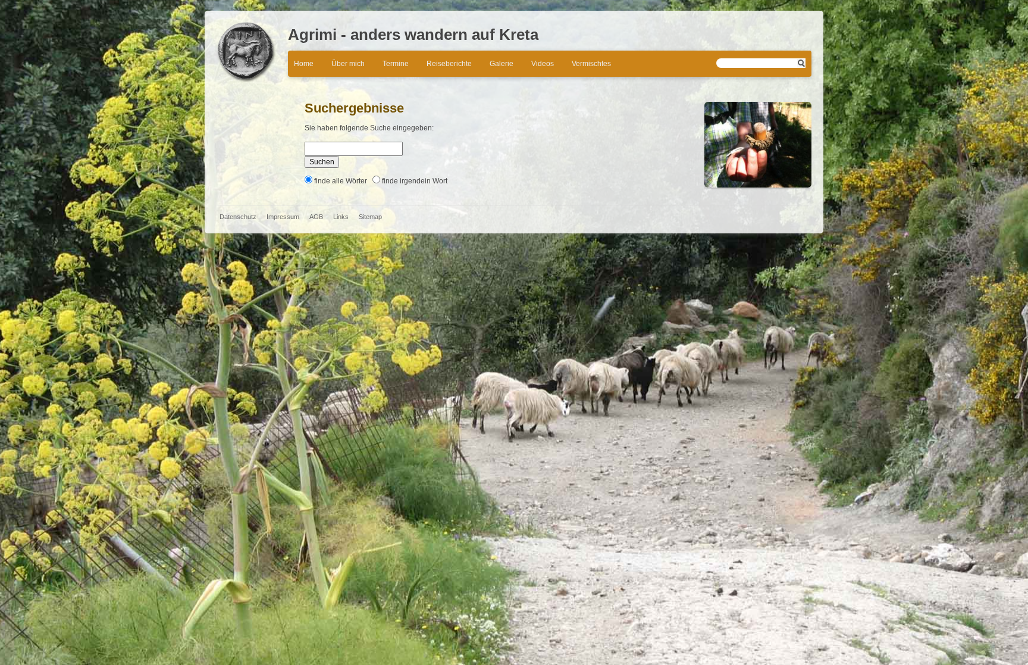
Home (304, 64)
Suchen (321, 162)
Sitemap (370, 216)
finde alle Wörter (340, 181)
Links (341, 216)
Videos (542, 64)
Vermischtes (591, 64)
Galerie (501, 64)
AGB (316, 216)
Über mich (348, 64)
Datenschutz (238, 216)
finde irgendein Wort (414, 181)
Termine (396, 64)
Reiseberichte (449, 64)
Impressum (283, 216)
